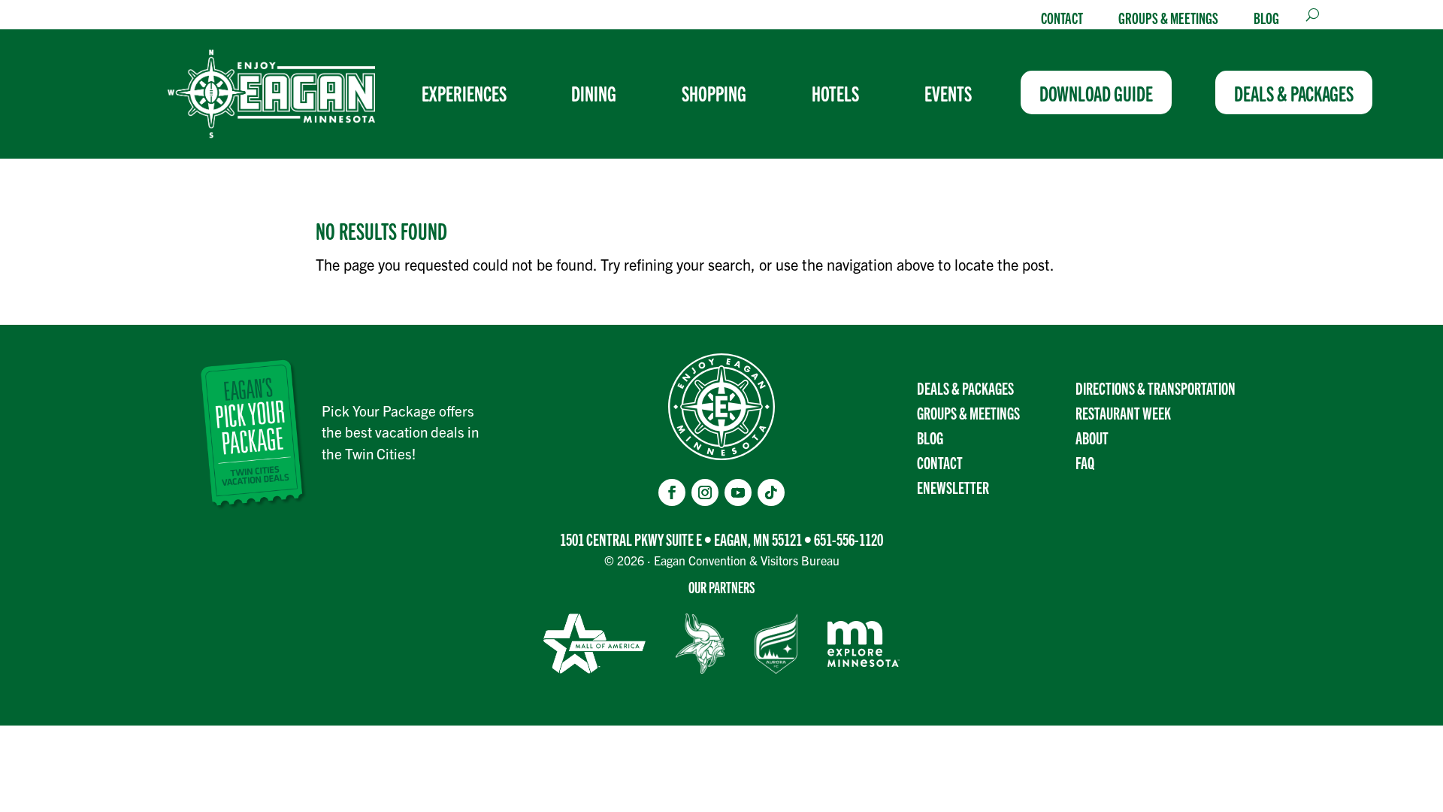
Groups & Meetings (1168, 17)
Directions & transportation (1155, 387)
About (1092, 437)
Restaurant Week (1123, 412)
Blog (1266, 17)
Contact (1062, 17)
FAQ (1084, 462)
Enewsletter (953, 487)
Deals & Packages (965, 387)
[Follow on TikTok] (771, 492)
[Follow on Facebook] (671, 492)
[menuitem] (470, 92)
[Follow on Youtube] (738, 492)
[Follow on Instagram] (704, 492)
